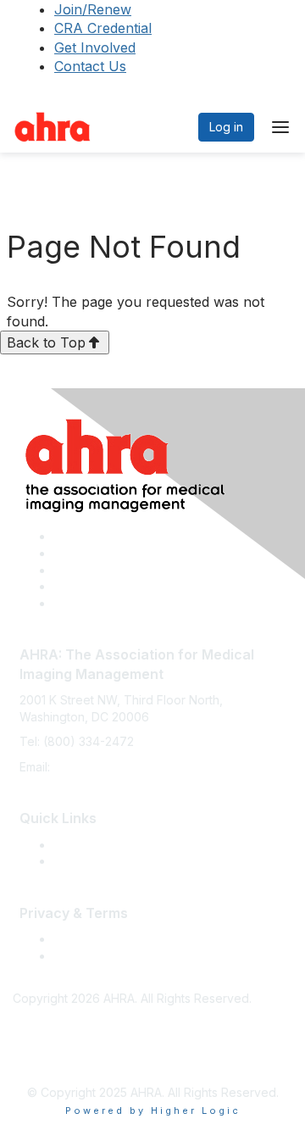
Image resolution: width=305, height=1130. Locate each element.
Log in (226, 127)
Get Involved (95, 47)
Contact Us (90, 66)
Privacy (74, 956)
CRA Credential (103, 27)
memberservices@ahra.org (129, 767)
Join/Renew (92, 9)
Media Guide (89, 861)
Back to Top (46, 342)
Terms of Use (91, 939)
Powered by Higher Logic (153, 1110)
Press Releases (96, 845)
